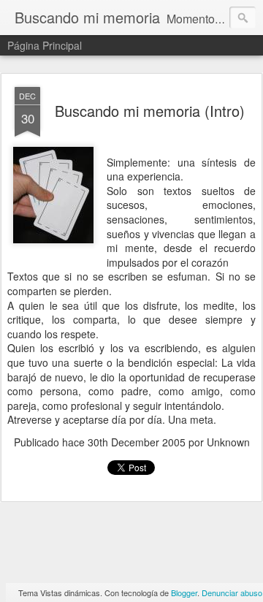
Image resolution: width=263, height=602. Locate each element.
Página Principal (44, 45)
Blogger (184, 592)
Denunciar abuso (232, 592)
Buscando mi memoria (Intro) (150, 110)
